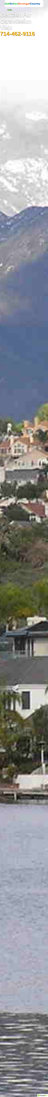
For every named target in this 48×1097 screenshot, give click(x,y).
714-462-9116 (17, 34)
